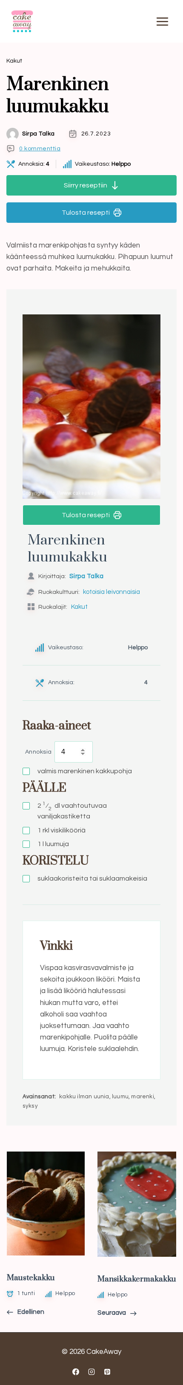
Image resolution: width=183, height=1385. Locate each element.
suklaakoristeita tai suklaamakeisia (92, 878)
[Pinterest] (107, 1372)
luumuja (53, 844)
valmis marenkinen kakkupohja (84, 771)
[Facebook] (76, 1372)
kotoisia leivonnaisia (111, 592)
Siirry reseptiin (85, 185)
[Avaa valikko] (162, 21)
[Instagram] (91, 1372)
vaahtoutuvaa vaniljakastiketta (72, 810)
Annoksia (38, 752)
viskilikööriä (61, 830)
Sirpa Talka (38, 134)
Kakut (14, 61)
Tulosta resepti (86, 212)
